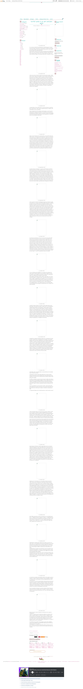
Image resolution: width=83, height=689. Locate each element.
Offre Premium (64, 661)
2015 (20, 59)
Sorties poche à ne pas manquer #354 (58, 64)
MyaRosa (9, 661)
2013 (20, 61)
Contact (51, 19)
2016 (20, 58)
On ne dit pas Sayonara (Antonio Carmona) (58, 66)
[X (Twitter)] (54, 0)
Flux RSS (56, 48)
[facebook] (53, 0)
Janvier (21, 49)
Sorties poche (22, 25)
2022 (20, 53)
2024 (20, 51)
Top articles (34, 661)
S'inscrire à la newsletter (35, 639)
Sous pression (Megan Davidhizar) (58, 62)
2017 (20, 57)
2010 (20, 64)
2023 (20, 52)
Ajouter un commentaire (37, 651)
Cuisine (21, 37)
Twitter (36, 19)
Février (21, 48)
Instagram (32, 19)
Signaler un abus (44, 661)
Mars (21, 47)
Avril (21, 46)
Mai (20, 45)
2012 (20, 62)
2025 (20, 50)
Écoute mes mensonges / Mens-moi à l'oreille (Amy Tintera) (58, 71)
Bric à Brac (21, 36)
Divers (21, 35)
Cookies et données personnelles (73, 661)
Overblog (48, 656)
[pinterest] (56, 0)
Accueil (21, 19)
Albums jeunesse (22, 23)
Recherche (57, 43)
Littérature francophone (23, 29)
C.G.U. (48, 661)
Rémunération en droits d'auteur (55, 661)
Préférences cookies (41, 662)
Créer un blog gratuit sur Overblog (25, 661)
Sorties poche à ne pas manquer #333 (41, 22)
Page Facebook (26, 19)
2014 (20, 60)
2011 (20, 63)
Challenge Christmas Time (44, 19)
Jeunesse (21, 24)
